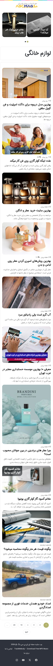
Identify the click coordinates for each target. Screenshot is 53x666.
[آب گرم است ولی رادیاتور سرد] (26, 292)
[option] (39, 25)
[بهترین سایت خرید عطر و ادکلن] (26, 188)
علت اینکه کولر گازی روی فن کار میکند (30, 161)
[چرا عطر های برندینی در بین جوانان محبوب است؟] (26, 414)
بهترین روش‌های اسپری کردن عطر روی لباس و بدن (29, 263)
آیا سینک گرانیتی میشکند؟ (40, 31)
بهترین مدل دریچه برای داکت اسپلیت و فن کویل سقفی (27, 106)
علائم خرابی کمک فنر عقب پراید (14, 31)
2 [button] (25, 41)
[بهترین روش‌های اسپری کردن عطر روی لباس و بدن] (26, 238)
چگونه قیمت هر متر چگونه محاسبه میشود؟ (27, 549)
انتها (26, 632)
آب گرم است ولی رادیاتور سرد (34, 315)
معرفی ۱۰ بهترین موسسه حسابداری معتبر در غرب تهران (26, 371)
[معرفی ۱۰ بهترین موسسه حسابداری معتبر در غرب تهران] (26, 344)
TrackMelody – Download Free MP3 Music (31, 648)
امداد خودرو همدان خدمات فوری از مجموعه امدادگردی (26, 606)
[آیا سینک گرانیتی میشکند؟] (39, 25)
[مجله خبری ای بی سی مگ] (26, 5)
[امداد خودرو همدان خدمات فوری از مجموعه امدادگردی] (26, 579)
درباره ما (26, 653)
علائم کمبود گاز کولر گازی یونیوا (34, 499)
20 (14, 625)
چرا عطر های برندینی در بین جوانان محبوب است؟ (27, 452)
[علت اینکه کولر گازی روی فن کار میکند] (26, 138)
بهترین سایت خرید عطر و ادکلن (33, 210)
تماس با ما (8, 648)
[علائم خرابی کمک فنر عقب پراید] (14, 25)
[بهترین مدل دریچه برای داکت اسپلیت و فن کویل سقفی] (26, 83)
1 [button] (27, 41)
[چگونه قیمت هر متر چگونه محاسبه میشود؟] (26, 526)
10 (21, 625)
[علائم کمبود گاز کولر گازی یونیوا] (26, 479)
